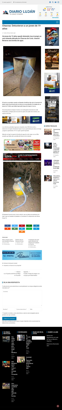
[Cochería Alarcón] (22, 255)
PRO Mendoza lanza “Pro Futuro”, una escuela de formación (14, 368)
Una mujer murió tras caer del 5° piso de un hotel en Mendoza (14, 344)
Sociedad (15, 263)
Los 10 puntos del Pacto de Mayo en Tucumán (12, 273)
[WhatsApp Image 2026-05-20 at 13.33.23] (52, 59)
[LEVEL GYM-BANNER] (22, 156)
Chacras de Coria (13, 265)
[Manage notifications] (58, 406)
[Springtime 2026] (22, 145)
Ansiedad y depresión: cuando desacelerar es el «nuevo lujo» (29, 363)
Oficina (38, 216)
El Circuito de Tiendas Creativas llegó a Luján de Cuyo (29, 342)
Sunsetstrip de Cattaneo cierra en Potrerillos (56, 132)
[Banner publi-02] (52, 109)
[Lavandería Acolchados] (52, 36)
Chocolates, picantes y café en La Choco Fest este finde (56, 179)
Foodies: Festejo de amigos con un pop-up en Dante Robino (32, 273)
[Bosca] (52, 83)
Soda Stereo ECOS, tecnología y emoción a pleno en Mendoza (56, 148)
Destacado (11, 263)
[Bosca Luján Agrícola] (22, 120)
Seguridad (19, 265)
